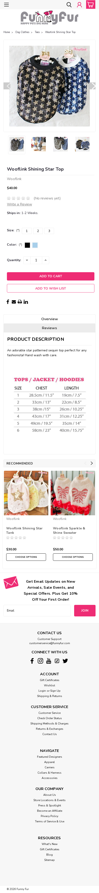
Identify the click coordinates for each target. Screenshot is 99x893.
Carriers (50, 767)
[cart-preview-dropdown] (90, 4)
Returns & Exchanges (49, 729)
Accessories (50, 778)
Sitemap (49, 860)
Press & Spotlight (49, 805)
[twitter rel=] (65, 661)
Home (6, 32)
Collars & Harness (49, 773)
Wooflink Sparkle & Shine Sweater (69, 530)
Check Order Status (49, 718)
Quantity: (14, 260)
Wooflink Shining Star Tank (24, 530)
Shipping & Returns (49, 696)
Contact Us (49, 734)
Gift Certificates (49, 680)
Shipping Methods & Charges (49, 723)
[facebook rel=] (32, 661)
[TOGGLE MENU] (6, 5)
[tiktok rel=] (57, 661)
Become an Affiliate (49, 811)
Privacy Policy (49, 816)
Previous (6, 85)
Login (42, 691)
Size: (13, 230)
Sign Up (55, 691)
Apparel (49, 762)
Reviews (49, 328)
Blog (49, 855)
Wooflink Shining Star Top (60, 32)
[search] (69, 5)
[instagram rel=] (40, 661)
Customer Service (49, 713)
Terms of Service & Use (49, 821)
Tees (37, 32)
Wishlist (49, 685)
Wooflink (13, 519)
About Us (49, 795)
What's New (50, 844)
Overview (49, 319)
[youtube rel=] (49, 661)
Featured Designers (49, 757)
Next (92, 85)
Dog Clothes (22, 32)
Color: (14, 244)
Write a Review (19, 204)
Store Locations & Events (49, 800)
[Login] (79, 5)
